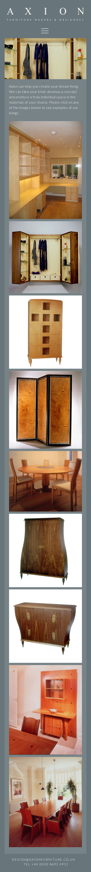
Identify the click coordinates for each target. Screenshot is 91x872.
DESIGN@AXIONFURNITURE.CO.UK (44, 859)
